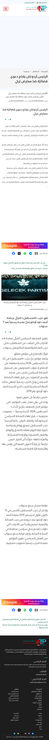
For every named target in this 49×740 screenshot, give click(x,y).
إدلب (40, 718)
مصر (40, 727)
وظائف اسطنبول (36, 691)
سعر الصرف (15, 691)
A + (9, 119)
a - (5, 119)
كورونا (40, 700)
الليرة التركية (38, 698)
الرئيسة (16, 713)
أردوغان (39, 709)
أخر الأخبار (36, 71)
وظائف (16, 689)
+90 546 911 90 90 (41, 675)
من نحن (16, 715)
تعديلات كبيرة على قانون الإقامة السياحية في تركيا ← (28, 268)
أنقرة (40, 705)
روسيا (40, 722)
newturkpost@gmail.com (38, 682)
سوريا (40, 715)
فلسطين (39, 724)
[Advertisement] (24, 42)
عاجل (40, 707)
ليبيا (41, 729)
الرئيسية (44, 71)
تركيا (40, 713)
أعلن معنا (16, 718)
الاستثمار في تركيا (13, 693)
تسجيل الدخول (41, 2)
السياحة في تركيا (14, 698)
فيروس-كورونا (37, 702)
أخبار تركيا (39, 689)
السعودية (39, 720)
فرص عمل (38, 696)
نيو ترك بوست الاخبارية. (12, 737)
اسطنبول (39, 693)
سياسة (26, 71)
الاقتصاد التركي (14, 696)
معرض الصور (15, 720)
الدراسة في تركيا (14, 700)
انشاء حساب (29, 2)
